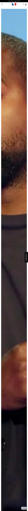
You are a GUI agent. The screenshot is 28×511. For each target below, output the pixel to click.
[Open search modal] (23, 4)
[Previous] (4, 1)
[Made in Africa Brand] (14, 4)
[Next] (23, 1)
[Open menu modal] (2, 4)
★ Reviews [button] (26, 257)
